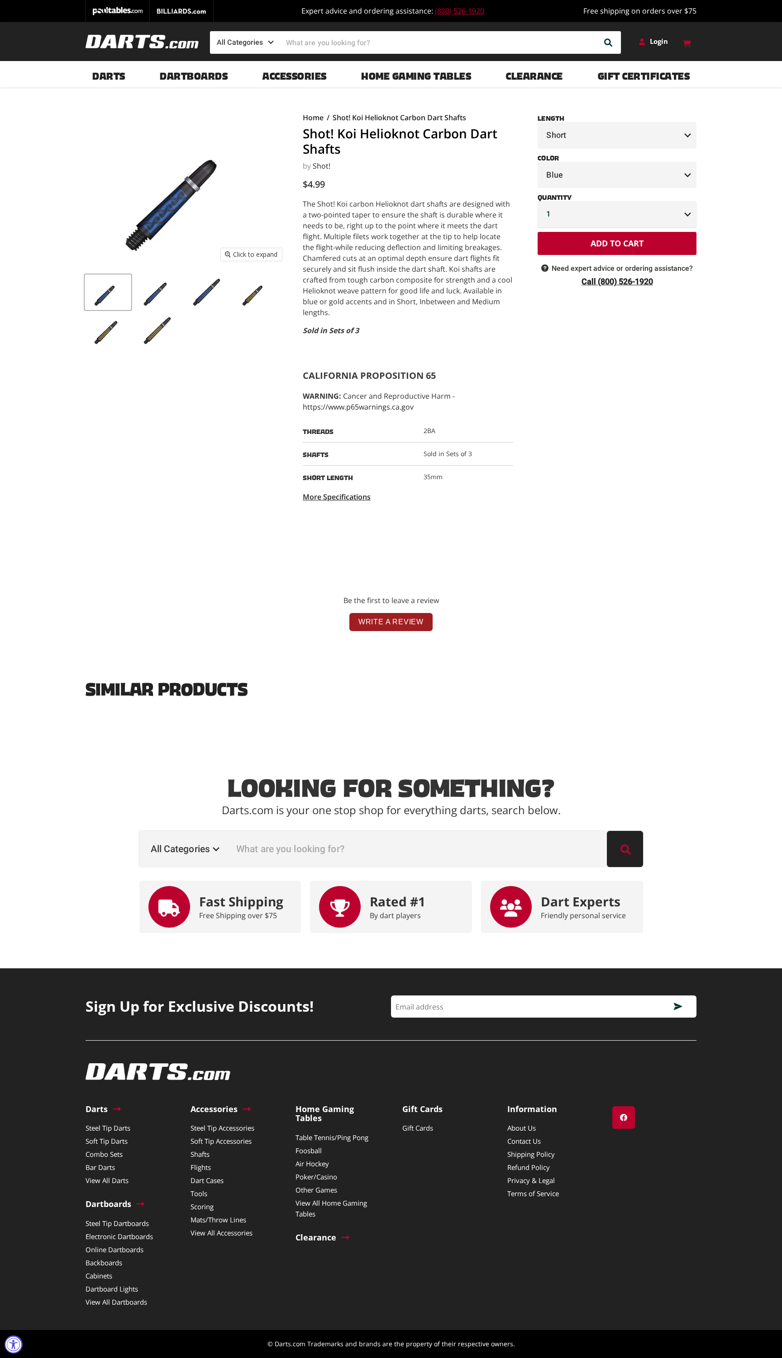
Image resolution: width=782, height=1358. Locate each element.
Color (548, 156)
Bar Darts (100, 1167)
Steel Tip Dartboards (117, 1223)
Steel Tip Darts (108, 1127)
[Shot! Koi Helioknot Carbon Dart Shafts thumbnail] (108, 292)
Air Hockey (312, 1163)
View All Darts (107, 1180)
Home (313, 117)
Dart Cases (207, 1180)
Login (659, 41)
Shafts (200, 1154)
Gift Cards (417, 1127)
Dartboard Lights (112, 1288)
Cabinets (99, 1275)
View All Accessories (222, 1232)
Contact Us (524, 1141)
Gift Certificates (644, 74)
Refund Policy (528, 1167)
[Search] (608, 42)
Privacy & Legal (531, 1180)
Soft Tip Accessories (221, 1141)
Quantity (555, 195)
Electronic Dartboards (119, 1236)
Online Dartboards (114, 1249)
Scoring (202, 1206)
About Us (521, 1127)
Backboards (104, 1262)
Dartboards (194, 74)
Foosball (309, 1150)
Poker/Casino (316, 1176)
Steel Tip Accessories (222, 1127)
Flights (201, 1167)
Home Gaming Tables (416, 74)
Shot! (321, 166)
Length (551, 116)
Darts (108, 74)
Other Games (316, 1189)
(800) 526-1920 (459, 11)
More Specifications (337, 497)
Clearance (534, 74)
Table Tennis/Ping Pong (332, 1137)
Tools (199, 1193)
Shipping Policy (531, 1154)
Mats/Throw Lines (218, 1219)
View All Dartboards (116, 1301)
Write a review (391, 622)
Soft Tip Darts (107, 1141)
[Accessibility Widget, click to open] (14, 1344)
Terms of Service (533, 1193)
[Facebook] (623, 1117)
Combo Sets (104, 1154)
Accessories (294, 74)
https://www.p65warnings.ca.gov (358, 407)
